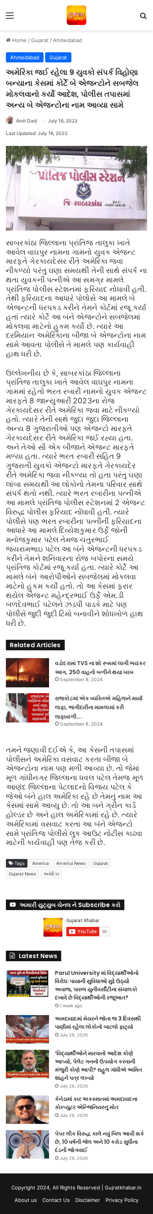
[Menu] (10, 18)
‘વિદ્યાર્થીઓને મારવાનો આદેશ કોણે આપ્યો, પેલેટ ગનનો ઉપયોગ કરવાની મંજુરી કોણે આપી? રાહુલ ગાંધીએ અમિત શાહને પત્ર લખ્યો (98, 1065)
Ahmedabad (67, 40)
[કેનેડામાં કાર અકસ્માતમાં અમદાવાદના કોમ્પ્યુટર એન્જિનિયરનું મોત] (27, 1109)
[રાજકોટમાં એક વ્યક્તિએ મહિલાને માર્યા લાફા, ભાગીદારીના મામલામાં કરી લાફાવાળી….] (27, 707)
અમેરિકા (51, 874)
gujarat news (22, 874)
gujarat (100, 863)
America (40, 863)
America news (71, 863)
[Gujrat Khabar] (76, 15)
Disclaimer (87, 1200)
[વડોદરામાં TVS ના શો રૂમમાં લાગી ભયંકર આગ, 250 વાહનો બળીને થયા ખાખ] (27, 672)
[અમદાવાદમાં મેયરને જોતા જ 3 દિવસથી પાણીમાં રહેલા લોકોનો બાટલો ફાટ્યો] (27, 1029)
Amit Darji (26, 121)
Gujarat (40, 40)
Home (19, 40)
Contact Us (56, 1200)
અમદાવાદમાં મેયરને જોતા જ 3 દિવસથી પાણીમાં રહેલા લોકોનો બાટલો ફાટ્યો (98, 1023)
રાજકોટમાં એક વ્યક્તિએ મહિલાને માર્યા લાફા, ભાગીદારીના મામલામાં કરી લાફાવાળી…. (98, 707)
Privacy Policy (122, 1200)
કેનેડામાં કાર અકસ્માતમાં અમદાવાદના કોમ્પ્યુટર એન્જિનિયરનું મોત (96, 1103)
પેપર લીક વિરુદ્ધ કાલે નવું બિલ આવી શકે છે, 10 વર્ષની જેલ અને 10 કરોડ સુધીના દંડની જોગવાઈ (99, 1142)
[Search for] (143, 18)
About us (26, 1200)
